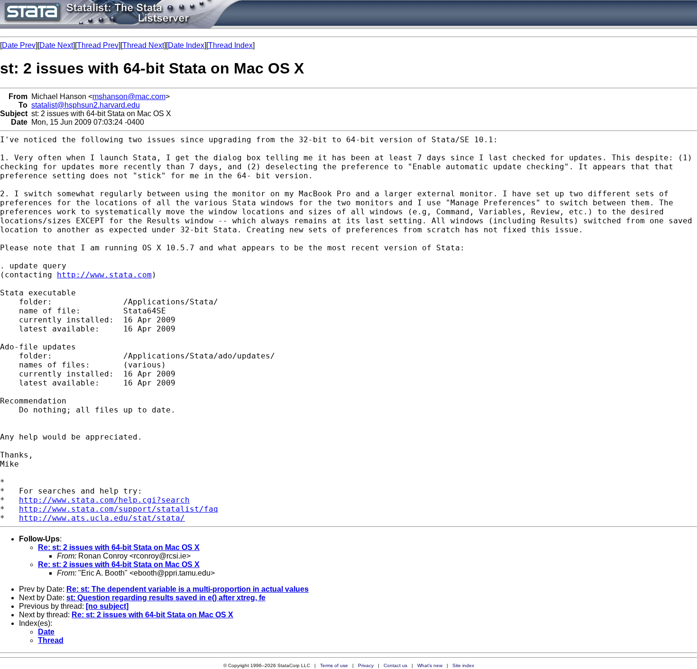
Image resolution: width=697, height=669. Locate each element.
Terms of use (334, 665)
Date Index (186, 45)
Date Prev (19, 45)
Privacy (366, 665)
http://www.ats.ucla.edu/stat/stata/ (102, 517)
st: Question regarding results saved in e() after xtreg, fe (166, 598)
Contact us (395, 665)
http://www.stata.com (104, 274)
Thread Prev (98, 45)
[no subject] (107, 606)
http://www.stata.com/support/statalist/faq (118, 508)
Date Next (56, 45)
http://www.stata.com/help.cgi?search (104, 499)
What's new (429, 665)
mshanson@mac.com (128, 96)
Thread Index (230, 45)
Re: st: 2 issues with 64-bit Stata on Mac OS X (119, 547)
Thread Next (143, 45)
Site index (463, 665)
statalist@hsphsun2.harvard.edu (85, 105)
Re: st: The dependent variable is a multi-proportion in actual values (187, 589)
